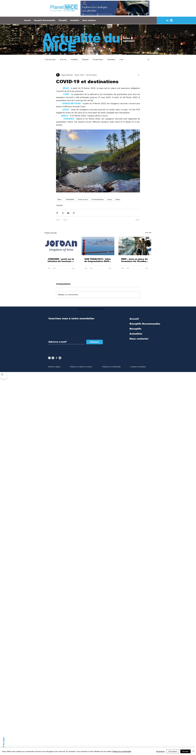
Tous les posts (50, 59)
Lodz (121, 59)
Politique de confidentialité (121, 751)
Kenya (110, 199)
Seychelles (111, 59)
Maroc (60, 199)
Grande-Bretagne (98, 199)
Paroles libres (98, 59)
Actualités (136, 335)
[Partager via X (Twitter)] (63, 213)
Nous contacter (139, 340)
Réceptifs (135, 330)
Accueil (134, 320)
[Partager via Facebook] (57, 213)
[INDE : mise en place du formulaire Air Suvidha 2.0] (134, 246)
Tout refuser (172, 751)
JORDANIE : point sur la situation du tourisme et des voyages (61, 260)
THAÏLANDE (70, 199)
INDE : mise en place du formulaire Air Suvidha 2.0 (134, 260)
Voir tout (148, 232)
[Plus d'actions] (138, 75)
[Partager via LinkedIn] (68, 213)
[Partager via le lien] (74, 213)
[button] (148, 59)
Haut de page (3, 744)
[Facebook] (56, 359)
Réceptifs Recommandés (145, 325)
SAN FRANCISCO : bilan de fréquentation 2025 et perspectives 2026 (97, 260)
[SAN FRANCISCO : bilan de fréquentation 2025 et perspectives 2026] (98, 246)
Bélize (118, 199)
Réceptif (85, 59)
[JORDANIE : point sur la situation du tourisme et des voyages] (61, 246)
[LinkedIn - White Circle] (49, 359)
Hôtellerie (74, 59)
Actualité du (81, 38)
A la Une (63, 59)
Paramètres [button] (160, 751)
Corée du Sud (83, 199)
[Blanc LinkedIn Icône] (167, 20)
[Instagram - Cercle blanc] (53, 359)
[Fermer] (193, 751)
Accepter (185, 751)
